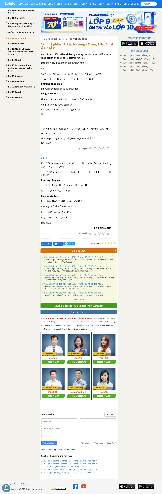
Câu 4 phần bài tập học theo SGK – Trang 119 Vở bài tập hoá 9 (73, 266)
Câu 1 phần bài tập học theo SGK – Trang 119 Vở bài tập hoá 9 (73, 292)
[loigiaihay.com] (16, 5)
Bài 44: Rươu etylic (78, 38)
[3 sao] (108, 243)
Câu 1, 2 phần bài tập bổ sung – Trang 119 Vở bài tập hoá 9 (76, 46)
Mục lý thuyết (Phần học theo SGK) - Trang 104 (63, 466)
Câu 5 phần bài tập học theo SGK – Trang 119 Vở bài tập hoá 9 (73, 257)
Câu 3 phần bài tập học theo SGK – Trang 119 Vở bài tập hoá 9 (73, 275)
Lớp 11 (43, 3)
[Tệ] (95, 148)
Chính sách (25, 484)
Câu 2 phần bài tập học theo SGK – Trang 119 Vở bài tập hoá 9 (73, 283)
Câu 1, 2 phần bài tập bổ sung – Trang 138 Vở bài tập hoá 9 (139, 62)
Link (87, 329)
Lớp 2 (118, 3)
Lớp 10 (51, 3)
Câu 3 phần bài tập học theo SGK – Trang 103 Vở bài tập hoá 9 (70, 460)
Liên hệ (12, 484)
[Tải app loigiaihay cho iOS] (147, 43)
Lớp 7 (76, 3)
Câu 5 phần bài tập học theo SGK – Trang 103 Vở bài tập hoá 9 (70, 463)
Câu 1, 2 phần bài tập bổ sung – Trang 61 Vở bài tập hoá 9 (139, 55)
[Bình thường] (99, 148)
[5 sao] (114, 243)
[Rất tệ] (90, 148)
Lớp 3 (110, 3)
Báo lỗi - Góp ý (79, 312)
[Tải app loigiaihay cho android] (129, 43)
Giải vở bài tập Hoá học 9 (55, 38)
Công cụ (135, 3)
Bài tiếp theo (79, 250)
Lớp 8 (68, 3)
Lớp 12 (34, 3)
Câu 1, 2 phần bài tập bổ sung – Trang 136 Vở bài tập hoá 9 (139, 66)
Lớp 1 (126, 3)
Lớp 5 (93, 3)
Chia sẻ (59, 244)
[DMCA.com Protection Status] (58, 489)
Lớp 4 (101, 3)
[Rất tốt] (108, 148)
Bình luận (48, 244)
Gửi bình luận (49, 443)
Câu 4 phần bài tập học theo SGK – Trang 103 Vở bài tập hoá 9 (70, 469)
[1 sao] (102, 243)
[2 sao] (105, 243)
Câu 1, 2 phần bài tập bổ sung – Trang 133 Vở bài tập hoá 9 (139, 70)
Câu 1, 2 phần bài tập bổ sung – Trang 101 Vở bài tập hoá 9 (68, 472)
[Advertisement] (139, 112)
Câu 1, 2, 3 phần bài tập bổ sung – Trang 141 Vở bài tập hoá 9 (139, 59)
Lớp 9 (60, 3)
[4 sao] (111, 243)
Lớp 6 (85, 3)
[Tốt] (103, 148)
